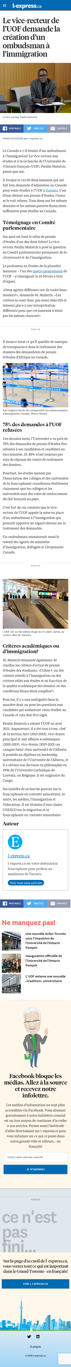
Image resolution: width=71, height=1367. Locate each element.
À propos (35, 1347)
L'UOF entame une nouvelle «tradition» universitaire (45, 978)
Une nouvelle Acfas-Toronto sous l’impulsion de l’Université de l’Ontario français (45, 941)
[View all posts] (26, 882)
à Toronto (50, 190)
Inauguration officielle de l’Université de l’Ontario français (43, 960)
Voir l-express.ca (35, 1284)
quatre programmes (48, 270)
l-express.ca (19, 855)
